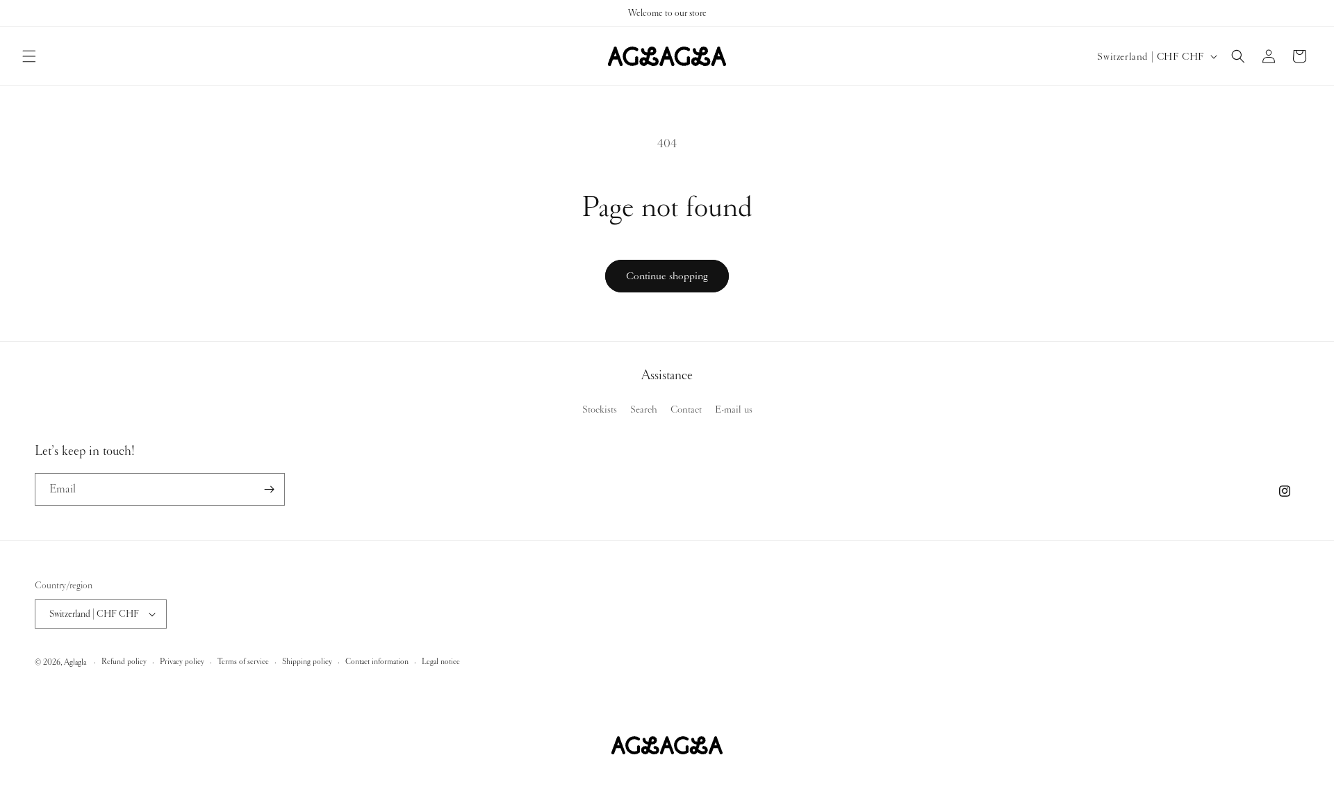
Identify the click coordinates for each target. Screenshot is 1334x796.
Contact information (377, 661)
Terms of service (243, 661)
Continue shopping (667, 276)
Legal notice (441, 661)
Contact (686, 409)
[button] (29, 56)
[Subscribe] (269, 489)
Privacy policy (182, 661)
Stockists (599, 409)
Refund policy (124, 661)
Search (643, 409)
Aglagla (75, 662)
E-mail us (733, 409)
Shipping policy (307, 661)
